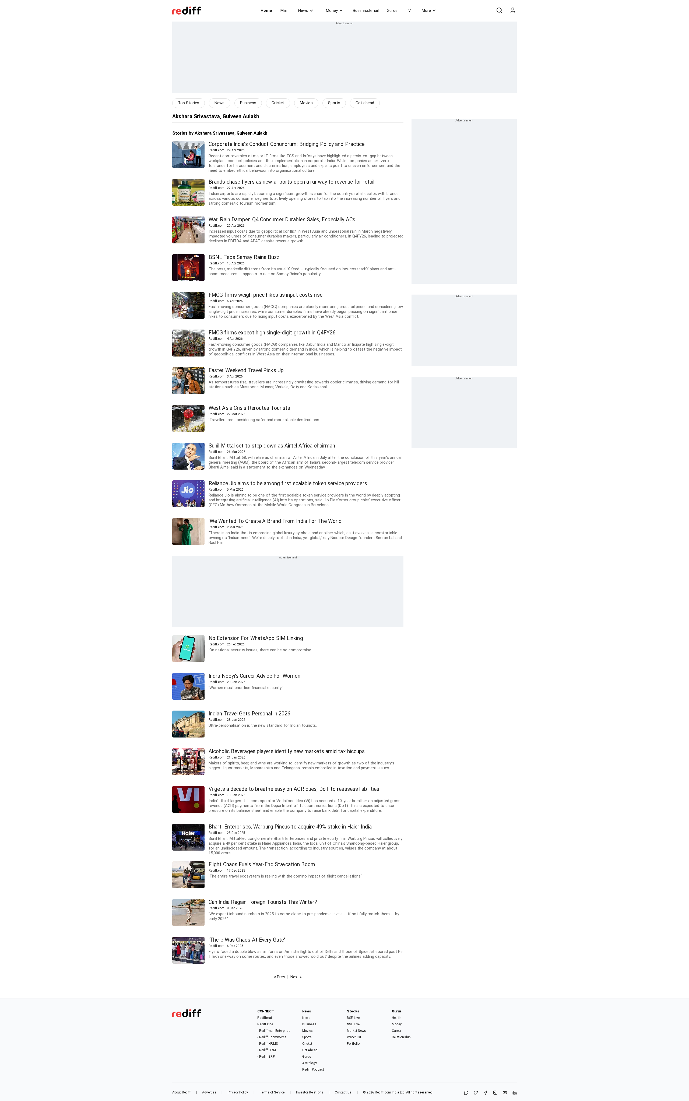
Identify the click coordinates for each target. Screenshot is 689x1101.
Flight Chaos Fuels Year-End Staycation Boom (262, 864)
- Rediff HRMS (267, 1044)
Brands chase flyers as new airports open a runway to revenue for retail (291, 182)
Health (397, 1018)
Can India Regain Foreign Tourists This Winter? (263, 902)
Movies (306, 102)
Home (266, 10)
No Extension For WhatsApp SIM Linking (256, 638)
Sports (334, 102)
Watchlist (354, 1037)
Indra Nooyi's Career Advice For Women (254, 676)
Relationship (401, 1037)
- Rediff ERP (266, 1056)
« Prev (279, 976)
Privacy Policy (238, 1092)
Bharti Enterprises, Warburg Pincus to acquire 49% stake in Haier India (290, 827)
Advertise (209, 1092)
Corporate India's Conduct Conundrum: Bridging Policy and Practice (287, 144)
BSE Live (353, 1018)
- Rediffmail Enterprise (273, 1031)
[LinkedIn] (514, 1093)
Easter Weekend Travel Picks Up (246, 370)
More (426, 10)
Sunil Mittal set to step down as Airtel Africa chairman (272, 446)
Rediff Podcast (313, 1069)
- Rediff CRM (266, 1050)
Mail (283, 10)
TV (408, 10)
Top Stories (188, 102)
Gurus (392, 10)
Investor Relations (309, 1092)
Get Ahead (310, 1050)
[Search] (499, 10)
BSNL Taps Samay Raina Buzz (244, 257)
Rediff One (265, 1024)
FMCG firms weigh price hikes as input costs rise (265, 295)
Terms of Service (272, 1092)
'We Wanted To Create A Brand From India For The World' (276, 521)
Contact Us (343, 1092)
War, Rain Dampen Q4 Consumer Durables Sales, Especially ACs (282, 219)
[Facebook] (485, 1093)
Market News (356, 1031)
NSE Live (353, 1024)
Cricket (278, 102)
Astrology (309, 1063)
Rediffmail (265, 1018)
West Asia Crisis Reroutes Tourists (249, 408)
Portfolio (353, 1044)
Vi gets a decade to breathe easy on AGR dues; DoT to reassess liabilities (294, 789)
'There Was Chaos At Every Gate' (247, 940)
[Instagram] (495, 1093)
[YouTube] (505, 1093)
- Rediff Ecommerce (271, 1037)
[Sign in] (513, 10)
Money (332, 10)
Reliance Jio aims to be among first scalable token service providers (288, 483)
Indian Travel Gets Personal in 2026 (250, 714)
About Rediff (181, 1092)
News (303, 10)
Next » (296, 976)
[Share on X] (476, 1093)
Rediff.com (383, 1092)
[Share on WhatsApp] (466, 1093)
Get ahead (365, 102)
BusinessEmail (366, 10)
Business (248, 102)
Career (397, 1031)
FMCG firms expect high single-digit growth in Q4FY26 (272, 333)
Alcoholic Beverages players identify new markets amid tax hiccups (287, 751)
